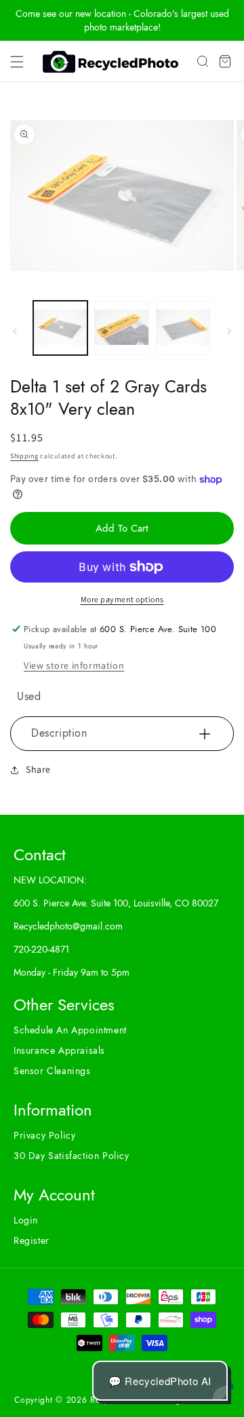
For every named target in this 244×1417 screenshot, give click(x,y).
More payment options (122, 599)
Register (31, 1240)
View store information (74, 665)
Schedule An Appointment (70, 1030)
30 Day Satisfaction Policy (71, 1155)
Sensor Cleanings (52, 1071)
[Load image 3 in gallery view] (183, 328)
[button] (17, 62)
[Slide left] (15, 331)
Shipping (24, 456)
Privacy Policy (44, 1135)
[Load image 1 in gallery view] (60, 328)
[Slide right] (229, 331)
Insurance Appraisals (59, 1050)
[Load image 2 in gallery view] (121, 328)
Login (26, 1220)
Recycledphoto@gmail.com (68, 926)
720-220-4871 (41, 949)
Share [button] (38, 769)
